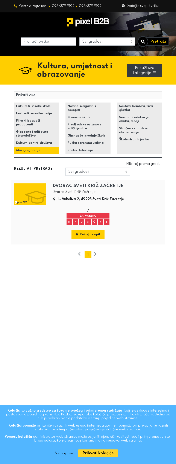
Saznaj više (64, 453)
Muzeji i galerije (28, 150)
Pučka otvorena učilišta (86, 142)
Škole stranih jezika (134, 139)
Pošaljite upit (90, 234)
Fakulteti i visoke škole (33, 106)
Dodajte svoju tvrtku (142, 6)
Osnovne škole (79, 117)
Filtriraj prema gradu (143, 164)
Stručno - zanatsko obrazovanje (133, 130)
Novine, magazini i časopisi (82, 108)
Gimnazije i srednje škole (87, 135)
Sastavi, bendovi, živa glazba (136, 108)
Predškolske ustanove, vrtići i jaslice (85, 126)
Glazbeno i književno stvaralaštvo (32, 133)
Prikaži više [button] (25, 95)
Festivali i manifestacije (34, 113)
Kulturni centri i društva (34, 142)
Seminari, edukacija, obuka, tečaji (134, 119)
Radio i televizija (80, 150)
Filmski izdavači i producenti (28, 122)
